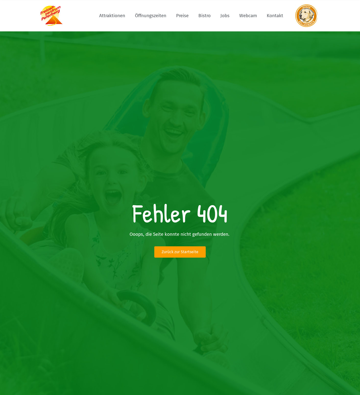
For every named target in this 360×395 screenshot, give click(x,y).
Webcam (248, 15)
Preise (182, 15)
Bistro (204, 15)
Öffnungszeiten (150, 15)
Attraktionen (112, 15)
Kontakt (275, 15)
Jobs (224, 15)
